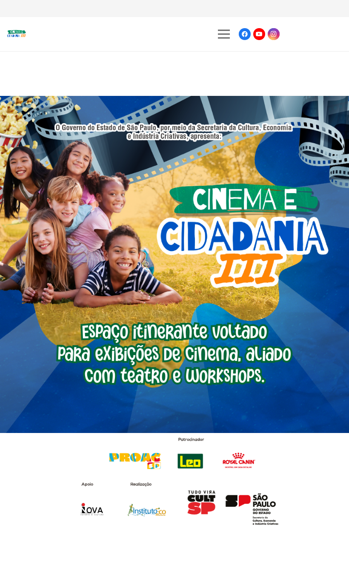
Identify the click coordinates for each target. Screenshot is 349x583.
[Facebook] (245, 34)
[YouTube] (259, 34)
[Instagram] (274, 34)
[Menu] (224, 34)
